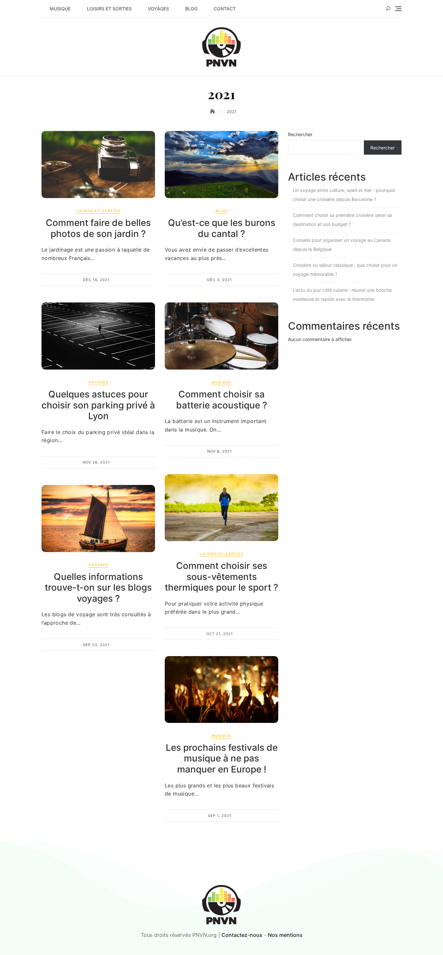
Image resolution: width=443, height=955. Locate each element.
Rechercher (300, 134)
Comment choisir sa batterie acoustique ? (221, 400)
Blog (191, 8)
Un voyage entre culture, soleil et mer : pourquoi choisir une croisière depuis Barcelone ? (344, 194)
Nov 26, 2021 (96, 462)
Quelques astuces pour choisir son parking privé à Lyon (98, 405)
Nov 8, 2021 (219, 451)
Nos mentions (285, 935)
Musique (60, 8)
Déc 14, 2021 (96, 279)
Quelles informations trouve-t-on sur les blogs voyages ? (98, 587)
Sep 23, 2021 (96, 645)
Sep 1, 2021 (219, 815)
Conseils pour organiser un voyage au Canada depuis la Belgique (341, 244)
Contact (225, 8)
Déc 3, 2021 (219, 279)
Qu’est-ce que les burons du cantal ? (221, 228)
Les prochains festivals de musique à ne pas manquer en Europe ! (222, 758)
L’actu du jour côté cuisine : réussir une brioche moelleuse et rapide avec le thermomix (342, 294)
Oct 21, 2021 (219, 633)
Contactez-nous (242, 935)
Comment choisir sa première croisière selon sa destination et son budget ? (342, 219)
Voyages (158, 8)
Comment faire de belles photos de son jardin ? (98, 228)
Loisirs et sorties (109, 8)
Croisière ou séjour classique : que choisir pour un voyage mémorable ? (345, 269)
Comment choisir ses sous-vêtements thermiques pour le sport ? (221, 576)
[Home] (213, 111)
